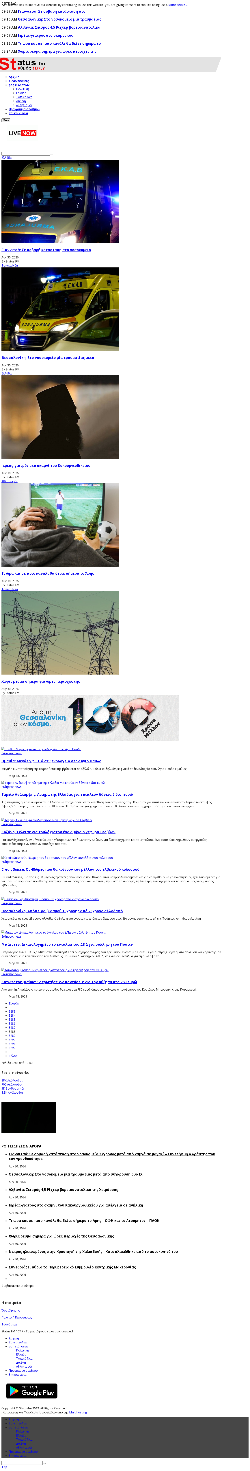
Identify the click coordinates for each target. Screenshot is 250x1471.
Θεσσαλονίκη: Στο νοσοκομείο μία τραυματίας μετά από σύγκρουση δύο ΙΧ (75, 1174)
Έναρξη (14, 1003)
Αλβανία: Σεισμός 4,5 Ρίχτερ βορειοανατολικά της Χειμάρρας (63, 1189)
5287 (12, 1028)
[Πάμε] (51, 154)
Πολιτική (22, 1431)
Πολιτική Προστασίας (16, 1317)
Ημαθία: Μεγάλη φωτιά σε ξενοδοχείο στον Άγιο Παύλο (51, 761)
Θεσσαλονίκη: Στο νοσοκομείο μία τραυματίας (59, 19)
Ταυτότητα (9, 1324)
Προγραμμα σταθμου (23, 1371)
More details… (178, 5)
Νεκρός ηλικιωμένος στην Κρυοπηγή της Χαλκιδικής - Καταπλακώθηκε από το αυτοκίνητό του (93, 1251)
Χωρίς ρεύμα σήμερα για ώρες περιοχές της (57, 51)
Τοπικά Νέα (9, 265)
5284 (12, 1015)
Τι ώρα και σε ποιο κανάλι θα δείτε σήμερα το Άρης (47, 573)
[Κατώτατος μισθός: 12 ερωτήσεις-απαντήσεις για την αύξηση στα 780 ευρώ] (55, 970)
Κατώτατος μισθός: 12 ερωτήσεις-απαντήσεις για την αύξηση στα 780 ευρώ (69, 982)
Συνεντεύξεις (18, 1342)
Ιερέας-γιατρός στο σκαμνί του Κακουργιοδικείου (45, 465)
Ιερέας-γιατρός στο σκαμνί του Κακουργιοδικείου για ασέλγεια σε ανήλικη (76, 1205)
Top (4, 1467)
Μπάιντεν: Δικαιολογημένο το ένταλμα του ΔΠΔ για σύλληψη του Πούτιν (67, 944)
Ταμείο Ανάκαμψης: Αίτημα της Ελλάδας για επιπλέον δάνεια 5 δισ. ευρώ (67, 794)
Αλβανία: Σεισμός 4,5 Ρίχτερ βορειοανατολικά (59, 27)
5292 (12, 1048)
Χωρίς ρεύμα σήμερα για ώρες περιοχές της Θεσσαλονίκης (61, 1236)
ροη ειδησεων (19, 1427)
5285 (12, 1020)
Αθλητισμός (9, 481)
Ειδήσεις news (11, 753)
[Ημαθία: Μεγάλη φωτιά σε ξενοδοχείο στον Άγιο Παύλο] (41, 749)
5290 (12, 1040)
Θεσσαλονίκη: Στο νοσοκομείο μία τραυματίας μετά (47, 357)
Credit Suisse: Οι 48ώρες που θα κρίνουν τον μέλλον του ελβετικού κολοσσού (70, 869)
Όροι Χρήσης (10, 1310)
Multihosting (78, 1412)
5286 (12, 1024)
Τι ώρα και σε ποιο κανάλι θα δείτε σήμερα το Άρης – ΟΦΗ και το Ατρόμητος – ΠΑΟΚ (84, 1220)
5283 (12, 1011)
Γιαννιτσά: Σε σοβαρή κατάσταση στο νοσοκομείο (46, 249)
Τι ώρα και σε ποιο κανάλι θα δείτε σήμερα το (59, 43)
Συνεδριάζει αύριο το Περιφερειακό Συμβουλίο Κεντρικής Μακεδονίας (72, 1267)
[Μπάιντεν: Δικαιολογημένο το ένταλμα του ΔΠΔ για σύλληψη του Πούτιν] (53, 932)
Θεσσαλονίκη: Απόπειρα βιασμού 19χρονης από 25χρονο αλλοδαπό (62, 911)
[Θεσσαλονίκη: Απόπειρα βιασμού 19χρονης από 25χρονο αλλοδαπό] (50, 899)
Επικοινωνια (17, 1375)
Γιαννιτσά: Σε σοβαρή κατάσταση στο (51, 11)
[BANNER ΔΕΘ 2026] (90, 740)
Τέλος (13, 1056)
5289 (12, 1036)
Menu (6, 120)
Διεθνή (21, 1443)
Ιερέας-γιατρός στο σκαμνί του (45, 35)
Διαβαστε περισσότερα (17, 1286)
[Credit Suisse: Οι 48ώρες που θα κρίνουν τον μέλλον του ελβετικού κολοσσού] (57, 858)
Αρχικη (14, 1338)
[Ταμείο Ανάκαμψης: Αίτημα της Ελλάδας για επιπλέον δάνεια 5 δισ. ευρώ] (53, 783)
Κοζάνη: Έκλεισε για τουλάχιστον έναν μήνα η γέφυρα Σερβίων (58, 832)
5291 (12, 1044)
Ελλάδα (6, 158)
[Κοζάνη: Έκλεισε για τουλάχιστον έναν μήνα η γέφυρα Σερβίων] (46, 820)
